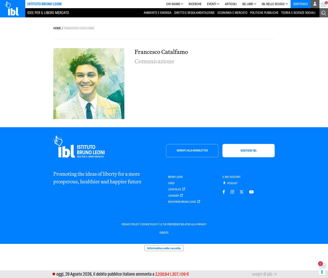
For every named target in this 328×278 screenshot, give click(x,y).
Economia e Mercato (232, 12)
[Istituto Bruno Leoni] (14, 8)
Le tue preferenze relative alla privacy (183, 224)
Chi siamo (173, 4)
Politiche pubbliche (264, 12)
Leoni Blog (174, 189)
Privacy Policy (130, 224)
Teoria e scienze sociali (298, 12)
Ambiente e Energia (158, 12)
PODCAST (232, 183)
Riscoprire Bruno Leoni (182, 202)
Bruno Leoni (175, 177)
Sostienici (300, 4)
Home (57, 28)
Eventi (211, 4)
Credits (164, 233)
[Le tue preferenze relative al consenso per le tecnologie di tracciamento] (322, 272)
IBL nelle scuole (273, 4)
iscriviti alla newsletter (192, 150)
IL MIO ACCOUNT (231, 177)
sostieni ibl (249, 150)
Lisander (173, 196)
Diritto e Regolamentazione (194, 12)
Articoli (231, 4)
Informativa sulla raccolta (164, 248)
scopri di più (262, 274)
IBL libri (247, 4)
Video (171, 183)
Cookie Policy (149, 224)
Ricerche (195, 4)
